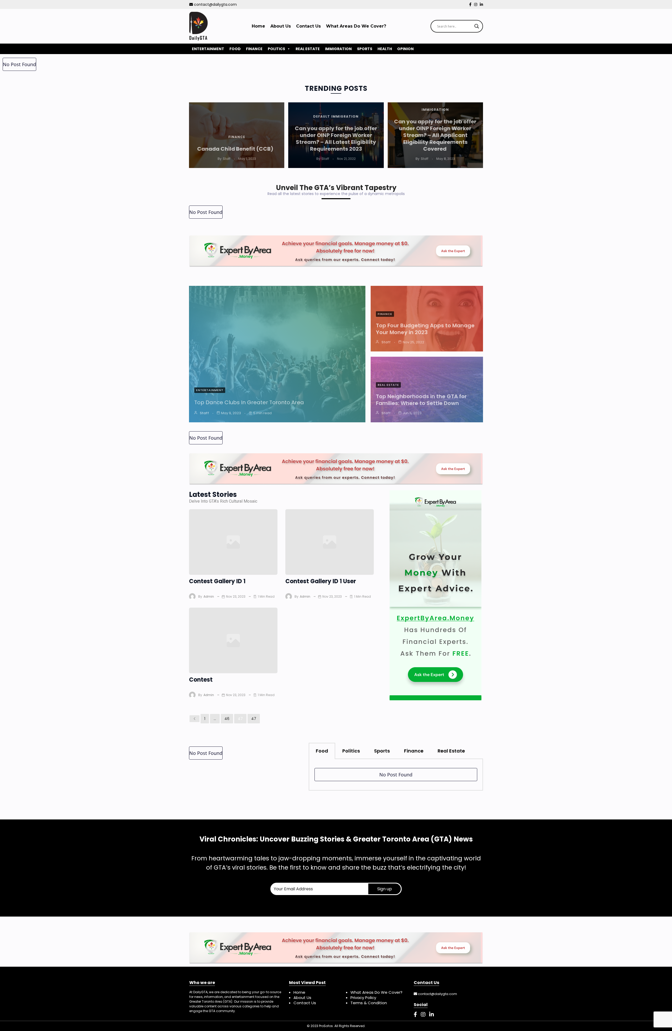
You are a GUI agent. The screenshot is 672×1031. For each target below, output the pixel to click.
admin (208, 596)
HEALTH (384, 48)
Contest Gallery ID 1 (217, 581)
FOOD (235, 48)
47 (240, 718)
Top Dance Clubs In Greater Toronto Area (249, 402)
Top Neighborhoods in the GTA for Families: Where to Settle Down (421, 400)
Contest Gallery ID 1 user (320, 581)
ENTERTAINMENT (208, 48)
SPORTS (364, 48)
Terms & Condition (368, 1003)
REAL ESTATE (308, 48)
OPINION (405, 48)
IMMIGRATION (338, 48)
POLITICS (276, 48)
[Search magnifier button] (476, 26)
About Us (280, 26)
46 (226, 718)
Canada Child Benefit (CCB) (236, 148)
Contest (201, 680)
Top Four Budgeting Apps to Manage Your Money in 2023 (425, 329)
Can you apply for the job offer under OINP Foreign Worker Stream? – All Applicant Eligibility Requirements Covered (435, 135)
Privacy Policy (363, 997)
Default (321, 116)
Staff (226, 158)
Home (258, 26)
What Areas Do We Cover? (356, 26)
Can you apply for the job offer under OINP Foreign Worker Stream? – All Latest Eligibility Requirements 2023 (336, 138)
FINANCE (254, 48)
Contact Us (308, 26)
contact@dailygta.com (215, 4)
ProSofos (326, 1026)
